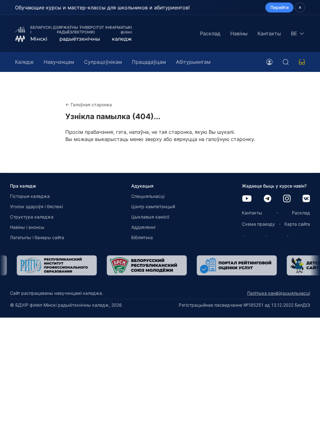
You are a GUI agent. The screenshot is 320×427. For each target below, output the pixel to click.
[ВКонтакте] (306, 199)
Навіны (239, 33)
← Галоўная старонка (88, 104)
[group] (50, 265)
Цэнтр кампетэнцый (153, 206)
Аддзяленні (143, 227)
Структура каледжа (31, 216)
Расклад (210, 33)
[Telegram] (267, 199)
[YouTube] (247, 198)
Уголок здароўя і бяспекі (36, 206)
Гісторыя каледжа (30, 196)
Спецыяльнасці (147, 196)
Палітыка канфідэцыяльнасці (278, 293)
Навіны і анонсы (27, 227)
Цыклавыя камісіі (150, 216)
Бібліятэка (142, 237)
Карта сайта (297, 224)
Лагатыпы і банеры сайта (37, 237)
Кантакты (269, 33)
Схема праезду (258, 224)
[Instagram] (287, 199)
